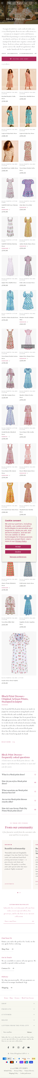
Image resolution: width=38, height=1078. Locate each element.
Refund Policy (8, 1071)
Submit (29, 1032)
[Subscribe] (33, 921)
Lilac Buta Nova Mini (26, 205)
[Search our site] (25, 3)
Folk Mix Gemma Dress (8, 395)
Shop (11, 998)
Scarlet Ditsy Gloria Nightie (10, 680)
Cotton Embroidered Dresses (26, 53)
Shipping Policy (13, 1073)
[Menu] (2, 3)
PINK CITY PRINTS (21, 1068)
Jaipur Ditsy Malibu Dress (9, 282)
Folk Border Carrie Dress (27, 583)
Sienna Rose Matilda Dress (27, 96)
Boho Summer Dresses (12, 53)
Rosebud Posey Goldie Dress (10, 168)
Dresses (17, 998)
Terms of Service (29, 1071)
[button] (17, 81)
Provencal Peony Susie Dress (10, 509)
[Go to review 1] (17, 892)
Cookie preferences (25, 1073)
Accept (18, 546)
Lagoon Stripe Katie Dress (9, 133)
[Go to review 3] (20, 892)
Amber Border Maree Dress (27, 244)
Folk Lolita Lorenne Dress (27, 282)
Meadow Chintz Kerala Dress (10, 317)
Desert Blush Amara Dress (27, 471)
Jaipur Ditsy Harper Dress (27, 356)
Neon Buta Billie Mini (8, 622)
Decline (18, 552)
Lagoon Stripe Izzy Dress (27, 133)
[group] (19, 865)
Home (6, 998)
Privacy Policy (21, 541)
